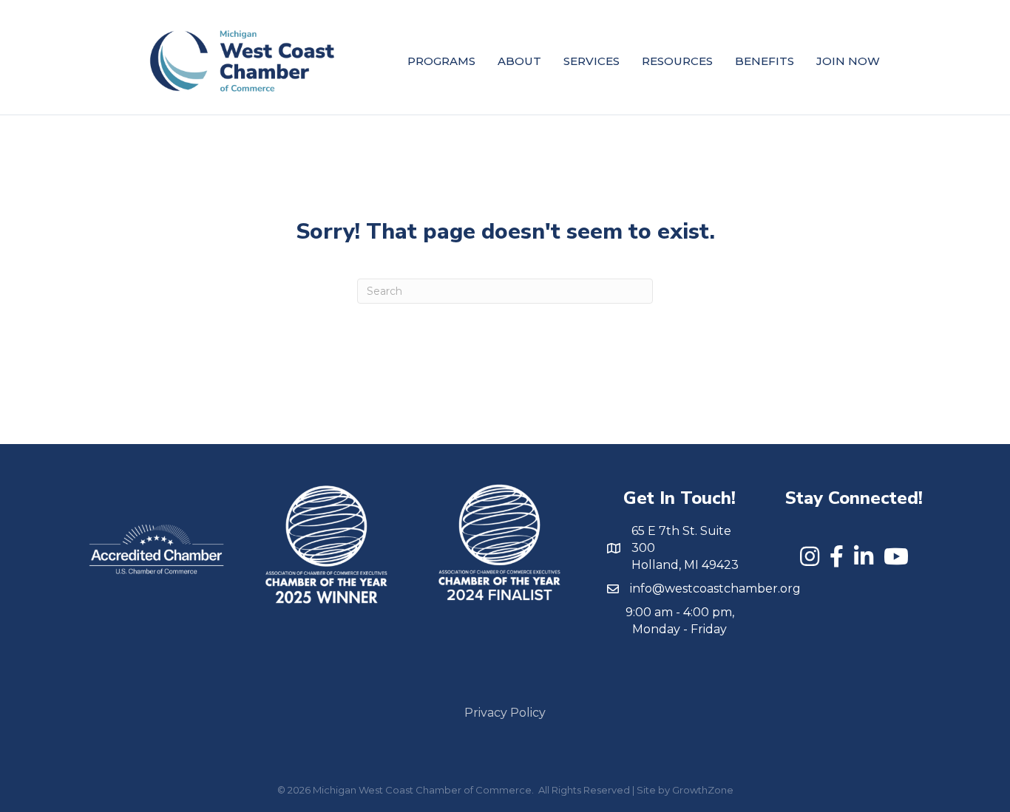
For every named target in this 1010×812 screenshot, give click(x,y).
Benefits (764, 61)
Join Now (848, 61)
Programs (441, 61)
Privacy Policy (505, 713)
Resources (677, 61)
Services (591, 61)
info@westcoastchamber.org (715, 588)
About (519, 61)
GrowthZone (702, 790)
